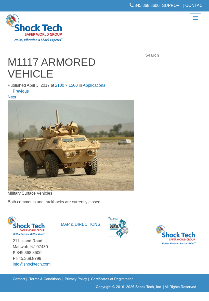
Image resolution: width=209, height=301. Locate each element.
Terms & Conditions (45, 279)
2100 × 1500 (66, 85)
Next (14, 97)
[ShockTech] (34, 29)
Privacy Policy (76, 279)
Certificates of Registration (112, 279)
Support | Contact (183, 5)
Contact (19, 279)
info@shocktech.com (31, 264)
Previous (18, 91)
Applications (94, 85)
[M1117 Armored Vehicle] (71, 145)
